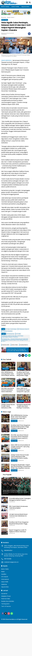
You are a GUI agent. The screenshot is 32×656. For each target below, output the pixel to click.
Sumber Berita (24, 345)
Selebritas (4, 584)
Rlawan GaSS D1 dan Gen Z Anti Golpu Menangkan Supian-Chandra (12, 336)
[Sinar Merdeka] (9, 2)
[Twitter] (22, 355)
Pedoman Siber (5, 599)
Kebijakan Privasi (6, 596)
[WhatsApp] (29, 355)
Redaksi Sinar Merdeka (7, 601)
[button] (27, 2)
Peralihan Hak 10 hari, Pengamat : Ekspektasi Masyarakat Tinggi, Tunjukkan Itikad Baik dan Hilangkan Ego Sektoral (23, 373)
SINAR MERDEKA (6, 60)
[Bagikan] (29, 33)
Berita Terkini (5, 20)
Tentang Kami (5, 604)
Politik (19, 334)
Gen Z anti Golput (12, 329)
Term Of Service (6, 606)
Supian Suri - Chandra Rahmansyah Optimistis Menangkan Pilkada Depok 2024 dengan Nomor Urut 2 (15, 340)
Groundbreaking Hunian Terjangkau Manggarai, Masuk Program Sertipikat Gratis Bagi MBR (20, 499)
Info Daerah (4, 577)
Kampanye (11, 334)
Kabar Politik (4, 582)
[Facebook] (19, 355)
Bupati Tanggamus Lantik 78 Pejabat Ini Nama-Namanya (17, 530)
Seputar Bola (5, 587)
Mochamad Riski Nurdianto (7, 33)
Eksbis (3, 571)
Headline (3, 574)
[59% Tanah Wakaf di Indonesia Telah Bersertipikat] (4, 508)
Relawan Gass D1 (24, 329)
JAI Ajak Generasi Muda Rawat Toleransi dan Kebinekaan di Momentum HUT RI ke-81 (18, 515)
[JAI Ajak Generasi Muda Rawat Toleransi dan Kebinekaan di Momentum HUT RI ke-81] (4, 516)
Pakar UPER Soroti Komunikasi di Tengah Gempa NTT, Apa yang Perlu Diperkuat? (23, 390)
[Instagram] (8, 613)
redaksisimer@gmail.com (11, 562)
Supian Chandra (8, 331)
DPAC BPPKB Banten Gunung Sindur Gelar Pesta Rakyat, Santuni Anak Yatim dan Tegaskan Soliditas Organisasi (7, 373)
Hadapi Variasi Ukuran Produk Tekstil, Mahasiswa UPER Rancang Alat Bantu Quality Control (8, 406)
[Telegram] (26, 355)
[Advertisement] (16, 639)
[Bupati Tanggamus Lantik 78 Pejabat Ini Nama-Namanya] (4, 531)
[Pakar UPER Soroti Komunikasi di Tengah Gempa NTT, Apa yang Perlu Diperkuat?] (24, 382)
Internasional (5, 579)
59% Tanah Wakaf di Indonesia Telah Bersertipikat (18, 507)
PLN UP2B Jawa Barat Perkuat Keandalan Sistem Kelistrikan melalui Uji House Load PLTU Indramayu (8, 390)
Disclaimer (4, 593)
